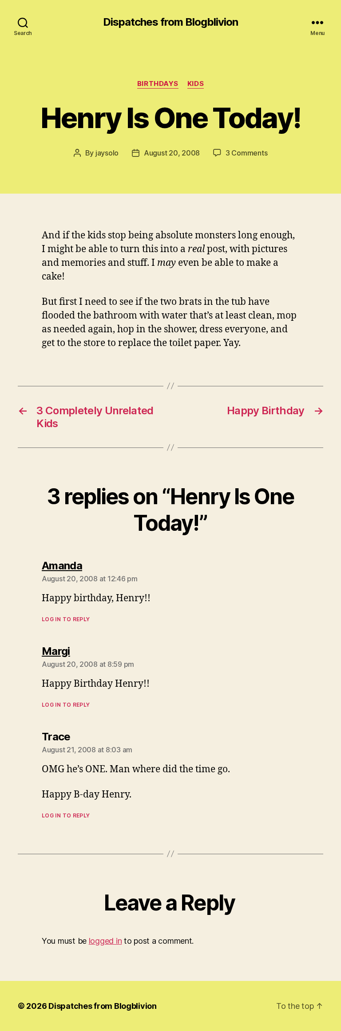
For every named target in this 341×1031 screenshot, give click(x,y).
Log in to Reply (66, 619)
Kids (195, 84)
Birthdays (157, 84)
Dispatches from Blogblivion (170, 22)
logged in (105, 940)
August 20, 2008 (172, 152)
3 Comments (246, 152)
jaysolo (107, 152)
